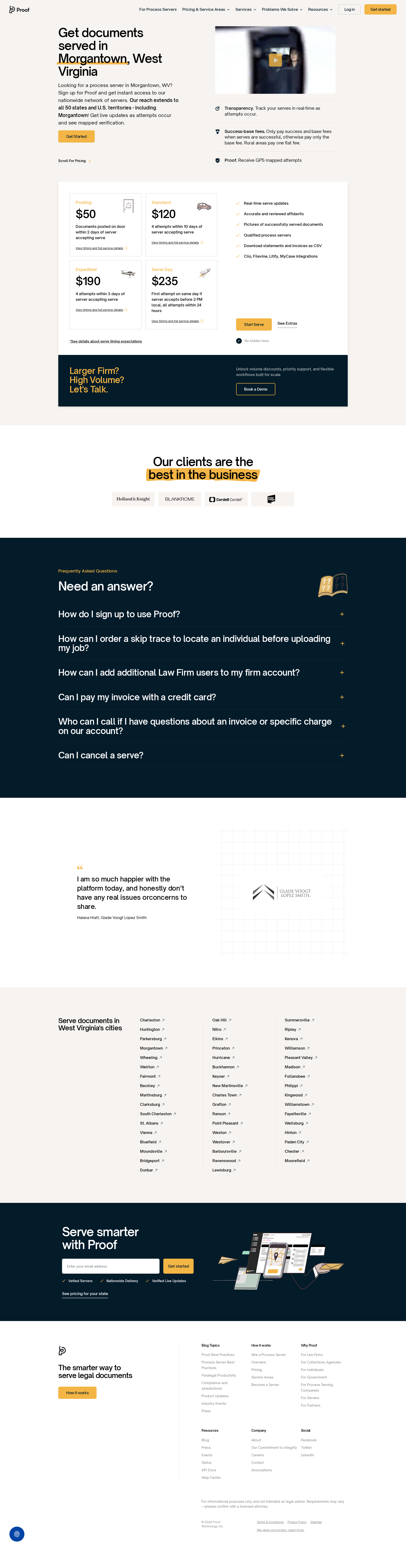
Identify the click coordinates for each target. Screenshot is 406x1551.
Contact (257, 1462)
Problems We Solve (280, 9)
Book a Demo (255, 389)
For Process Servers (158, 9)
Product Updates (215, 1396)
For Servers (310, 1398)
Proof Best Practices (218, 1355)
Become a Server (265, 1385)
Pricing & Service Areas (203, 9)
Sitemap (316, 1522)
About (256, 1440)
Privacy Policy (297, 1522)
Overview (258, 1362)
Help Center (211, 1477)
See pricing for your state (85, 1293)
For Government (314, 1377)
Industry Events (214, 1403)
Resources (318, 9)
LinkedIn (307, 1455)
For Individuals (312, 1370)
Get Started (76, 136)
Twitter (306, 1447)
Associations (261, 1470)
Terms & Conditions (270, 1522)
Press (206, 1411)
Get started (380, 9)
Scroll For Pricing (72, 161)
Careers (257, 1455)
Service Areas (262, 1377)
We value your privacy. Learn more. (280, 1530)
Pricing (256, 1370)
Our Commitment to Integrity (274, 1447)
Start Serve (254, 324)
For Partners (310, 1405)
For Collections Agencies (321, 1362)
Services (243, 9)
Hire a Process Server (268, 1355)
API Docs (209, 1470)
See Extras (287, 323)
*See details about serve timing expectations (106, 341)
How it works (77, 1392)
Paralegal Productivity (219, 1375)
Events (207, 1455)
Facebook (309, 1440)
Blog (205, 1440)
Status (207, 1462)
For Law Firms (312, 1355)
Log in (349, 9)
